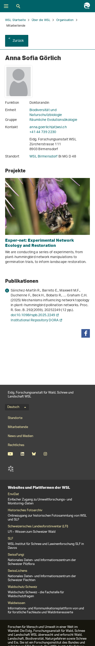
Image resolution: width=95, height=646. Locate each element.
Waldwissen (16, 603)
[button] (85, 333)
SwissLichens (17, 571)
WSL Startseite (15, 20)
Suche (18, 6)
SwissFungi (16, 555)
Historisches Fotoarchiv (25, 510)
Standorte (15, 418)
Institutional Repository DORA (35, 320)
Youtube (10, 454)
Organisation (65, 20)
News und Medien (20, 436)
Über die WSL (41, 20)
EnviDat (13, 494)
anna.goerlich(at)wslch (48, 127)
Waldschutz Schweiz (22, 587)
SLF (11, 469)
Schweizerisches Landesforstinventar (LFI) (38, 527)
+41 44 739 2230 (42, 132)
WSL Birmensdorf (43, 156)
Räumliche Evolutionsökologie (53, 120)
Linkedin (22, 454)
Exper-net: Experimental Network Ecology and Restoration (39, 243)
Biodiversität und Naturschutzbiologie (45, 112)
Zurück (18, 41)
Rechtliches (16, 445)
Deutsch (13, 407)
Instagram (45, 454)
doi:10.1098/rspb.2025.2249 (33, 315)
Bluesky (34, 454)
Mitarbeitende (18, 427)
